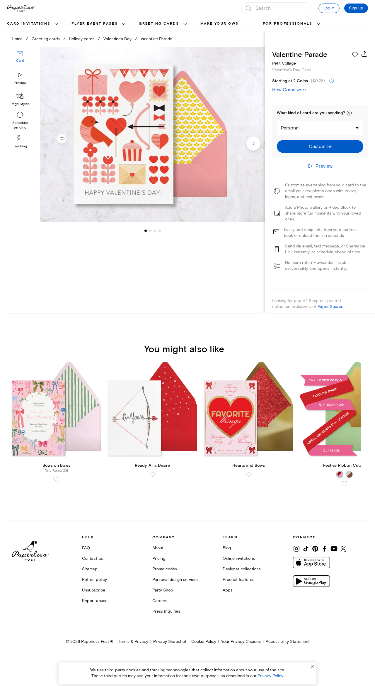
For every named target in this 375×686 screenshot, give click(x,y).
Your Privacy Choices (241, 641)
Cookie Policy (203, 641)
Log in (329, 8)
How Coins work (289, 90)
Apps (228, 590)
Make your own (219, 23)
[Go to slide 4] (155, 231)
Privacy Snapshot (169, 641)
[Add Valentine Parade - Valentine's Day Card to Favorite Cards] (355, 54)
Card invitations (28, 23)
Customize (320, 146)
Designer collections (242, 569)
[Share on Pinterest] (315, 549)
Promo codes (164, 569)
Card (20, 61)
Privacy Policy (270, 675)
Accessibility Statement (288, 641)
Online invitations (239, 558)
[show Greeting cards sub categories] (185, 24)
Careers (159, 600)
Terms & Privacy (133, 641)
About (157, 547)
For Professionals (288, 23)
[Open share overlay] (364, 53)
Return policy (94, 579)
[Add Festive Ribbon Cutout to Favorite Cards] (344, 483)
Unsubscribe (93, 590)
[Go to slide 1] (145, 231)
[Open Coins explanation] (331, 81)
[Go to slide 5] (159, 231)
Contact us (92, 558)
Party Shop (162, 590)
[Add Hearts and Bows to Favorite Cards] (248, 474)
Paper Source (330, 306)
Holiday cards (81, 38)
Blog (227, 547)
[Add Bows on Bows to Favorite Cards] (56, 479)
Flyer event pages (94, 23)
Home (17, 38)
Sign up (356, 8)
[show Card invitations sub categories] (56, 24)
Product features (238, 579)
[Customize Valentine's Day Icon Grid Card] (152, 134)
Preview (20, 83)
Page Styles (20, 104)
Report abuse (95, 600)
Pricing (158, 558)
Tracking (20, 146)
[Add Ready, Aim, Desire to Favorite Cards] (152, 474)
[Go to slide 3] (150, 231)
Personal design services (175, 579)
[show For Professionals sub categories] (318, 24)
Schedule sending (20, 125)
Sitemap (90, 569)
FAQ (86, 547)
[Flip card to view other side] (66, 139)
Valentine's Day (117, 38)
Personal (290, 128)
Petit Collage (284, 63)
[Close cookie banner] (312, 666)
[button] (349, 113)
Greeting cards (159, 23)
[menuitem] (33, 24)
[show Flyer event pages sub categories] (123, 24)
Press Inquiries (166, 611)
